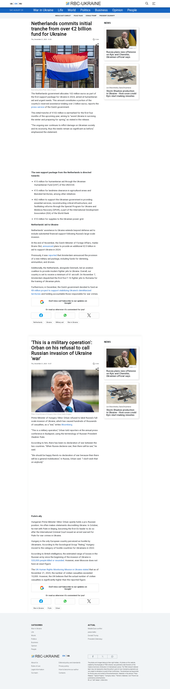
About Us (34, 663)
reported (52, 255)
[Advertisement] (64, 152)
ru (20, 4)
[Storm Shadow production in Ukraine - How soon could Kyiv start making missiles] (121, 75)
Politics (85, 10)
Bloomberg (66, 424)
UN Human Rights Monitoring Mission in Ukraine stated (62, 569)
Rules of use (35, 666)
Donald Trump (91, 15)
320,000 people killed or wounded (47, 560)
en (16, 4)
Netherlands (37, 322)
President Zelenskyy (107, 15)
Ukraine (49, 322)
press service (38, 107)
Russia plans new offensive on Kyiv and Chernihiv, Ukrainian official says (121, 54)
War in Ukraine (43, 10)
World (72, 10)
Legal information (37, 669)
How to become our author (69, 669)
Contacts (62, 673)
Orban (58, 608)
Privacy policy (64, 666)
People (132, 10)
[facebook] (93, 656)
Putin (50, 608)
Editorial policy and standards (69, 663)
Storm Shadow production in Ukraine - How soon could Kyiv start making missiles (121, 93)
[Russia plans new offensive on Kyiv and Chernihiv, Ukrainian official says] (121, 39)
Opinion (117, 10)
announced (48, 246)
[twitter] (102, 656)
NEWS (107, 23)
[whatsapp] (112, 656)
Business (101, 10)
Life (60, 10)
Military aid (60, 322)
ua (11, 4)
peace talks (78, 15)
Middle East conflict (63, 15)
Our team (34, 673)
